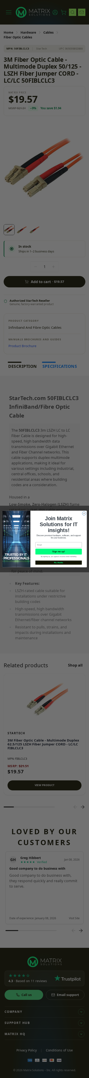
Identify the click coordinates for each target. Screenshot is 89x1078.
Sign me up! (58, 551)
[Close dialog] (84, 513)
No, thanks (58, 562)
